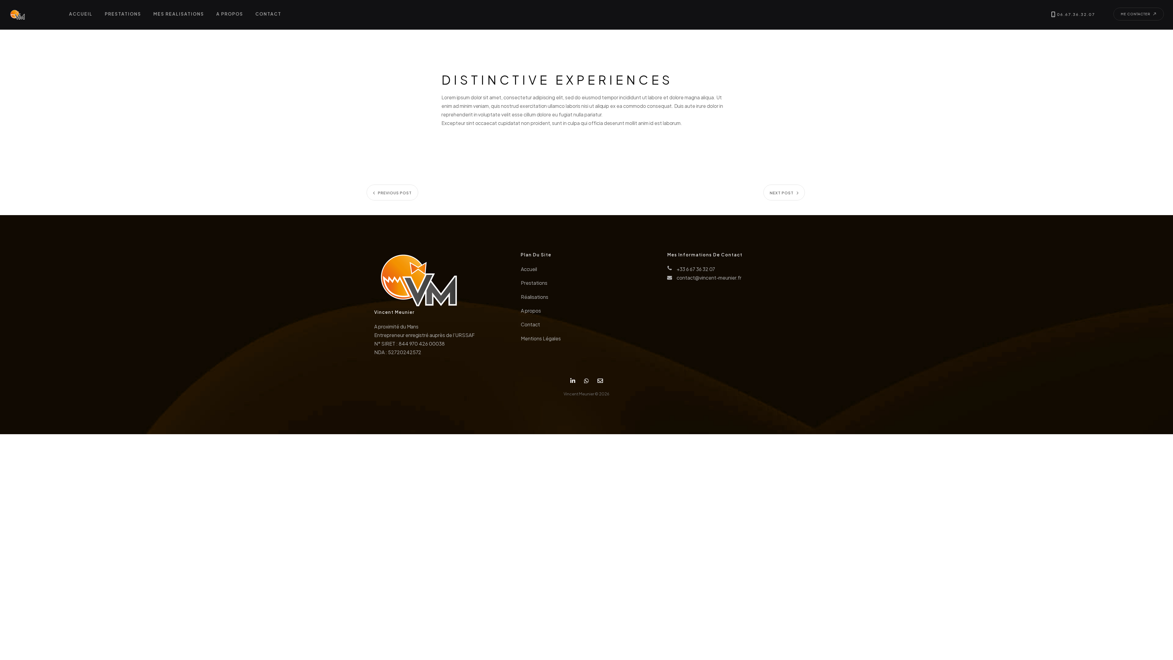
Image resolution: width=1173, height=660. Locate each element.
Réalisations (534, 297)
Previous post (395, 193)
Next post (782, 193)
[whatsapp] (587, 381)
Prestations (534, 283)
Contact (530, 324)
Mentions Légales (541, 338)
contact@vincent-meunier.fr (709, 277)
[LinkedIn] (573, 381)
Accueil (529, 269)
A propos (531, 310)
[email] (600, 381)
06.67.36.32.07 (1076, 14)
